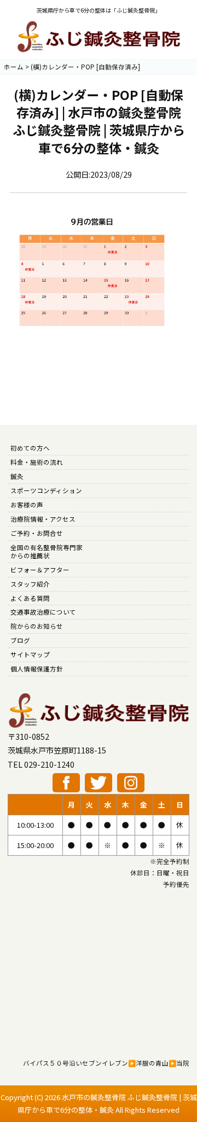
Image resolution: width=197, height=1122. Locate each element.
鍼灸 (17, 476)
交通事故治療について (43, 611)
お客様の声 (26, 504)
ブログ (20, 640)
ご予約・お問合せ (36, 533)
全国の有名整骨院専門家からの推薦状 (46, 551)
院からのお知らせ (36, 626)
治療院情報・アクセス (43, 519)
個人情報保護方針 (36, 668)
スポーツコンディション (46, 490)
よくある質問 (30, 598)
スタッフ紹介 (30, 584)
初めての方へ (30, 447)
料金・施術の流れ (36, 462)
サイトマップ (30, 654)
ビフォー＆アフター (39, 569)
